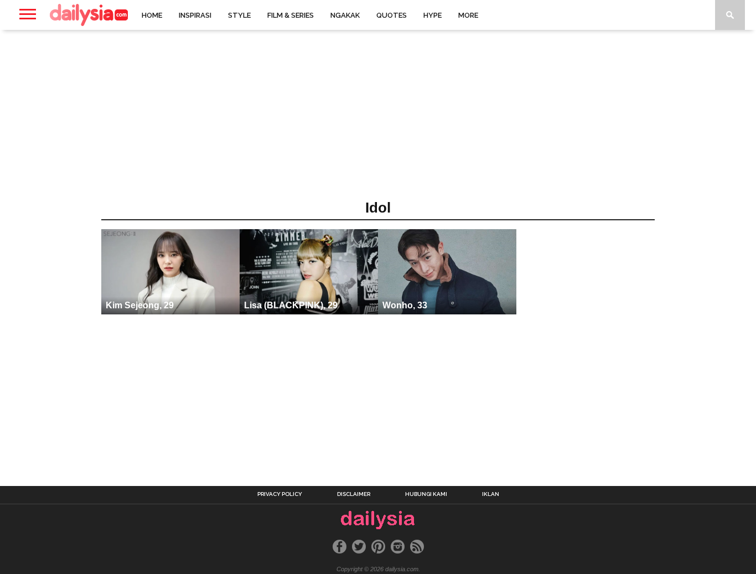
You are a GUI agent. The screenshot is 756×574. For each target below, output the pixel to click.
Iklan (490, 494)
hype (432, 15)
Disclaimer (353, 494)
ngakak (345, 15)
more (468, 15)
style (239, 15)
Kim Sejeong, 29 (140, 305)
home (152, 15)
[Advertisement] (378, 118)
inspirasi (195, 15)
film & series (290, 15)
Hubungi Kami (426, 494)
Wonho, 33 (404, 305)
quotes (391, 15)
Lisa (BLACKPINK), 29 (291, 305)
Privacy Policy (279, 494)
